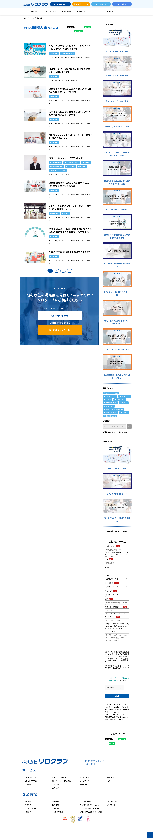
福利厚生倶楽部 (56, 162)
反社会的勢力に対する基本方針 (91, 812)
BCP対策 (82, 166)
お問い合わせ (61, 4)
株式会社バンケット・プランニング (66, 158)
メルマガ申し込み (86, 784)
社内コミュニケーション (58, 170)
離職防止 (125, 412)
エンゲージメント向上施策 (61, 781)
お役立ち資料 (66, 11)
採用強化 (54, 53)
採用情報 (55, 805)
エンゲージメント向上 (72, 162)
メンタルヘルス (125, 396)
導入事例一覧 (80, 11)
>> (69, 271)
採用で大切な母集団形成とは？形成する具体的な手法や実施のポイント (70, 47)
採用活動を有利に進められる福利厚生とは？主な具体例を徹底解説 (69, 184)
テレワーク (55, 213)
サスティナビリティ (31, 808)
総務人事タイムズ (113, 11)
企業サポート (57, 788)
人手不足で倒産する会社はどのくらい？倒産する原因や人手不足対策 (69, 113)
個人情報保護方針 (86, 801)
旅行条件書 (111, 805)
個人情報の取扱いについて (89, 805)
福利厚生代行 (109, 406)
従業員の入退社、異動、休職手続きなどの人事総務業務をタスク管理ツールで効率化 (70, 230)
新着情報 (55, 801)
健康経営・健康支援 (59, 777)
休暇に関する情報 (111, 416)
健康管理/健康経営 (111, 403)
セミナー (95, 11)
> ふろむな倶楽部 (89, 764)
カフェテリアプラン (111, 396)
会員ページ (102, 4)
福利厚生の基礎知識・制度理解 (114, 409)
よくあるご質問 (57, 812)
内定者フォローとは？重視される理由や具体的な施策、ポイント (69, 70)
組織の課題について (68, 53)
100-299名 (71, 166)
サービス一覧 (49, 11)
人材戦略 (55, 784)
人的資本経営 (120, 399)
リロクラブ (25, 18)
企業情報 (123, 4)
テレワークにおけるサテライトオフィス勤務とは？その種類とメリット (70, 207)
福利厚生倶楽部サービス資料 (117, 51)
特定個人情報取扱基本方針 (90, 808)
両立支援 (108, 399)
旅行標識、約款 (112, 801)
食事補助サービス (31, 784)
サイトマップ (56, 808)
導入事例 (110, 777)
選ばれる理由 (35, 11)
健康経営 (28, 812)
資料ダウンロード (82, 4)
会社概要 (28, 801)
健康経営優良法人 (57, 166)
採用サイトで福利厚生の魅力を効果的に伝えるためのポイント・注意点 (70, 90)
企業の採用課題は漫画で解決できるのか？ (70, 252)
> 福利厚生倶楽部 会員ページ (93, 761)
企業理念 (28, 805)
